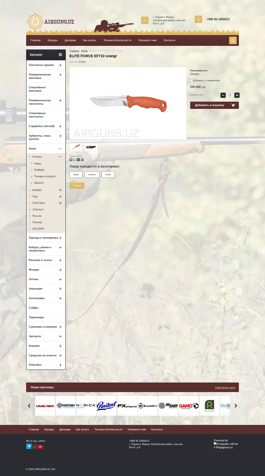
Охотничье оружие (41, 64)
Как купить (89, 40)
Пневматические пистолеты (40, 102)
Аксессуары (37, 298)
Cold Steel (38, 202)
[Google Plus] (83, 159)
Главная (35, 40)
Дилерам (70, 40)
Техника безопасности (117, 40)
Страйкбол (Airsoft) (41, 126)
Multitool (39, 169)
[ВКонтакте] (71, 159)
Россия (36, 215)
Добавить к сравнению (206, 80)
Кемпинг (34, 345)
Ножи (84, 50)
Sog (34, 196)
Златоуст (38, 209)
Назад (77, 185)
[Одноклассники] (75, 159)
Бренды (53, 40)
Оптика (33, 279)
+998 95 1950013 (217, 19)
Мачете (39, 182)
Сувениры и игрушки (43, 326)
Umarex (194, 73)
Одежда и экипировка (43, 237)
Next (235, 405)
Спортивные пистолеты (37, 115)
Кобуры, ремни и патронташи (40, 249)
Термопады (36, 317)
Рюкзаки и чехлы (40, 260)
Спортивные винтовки (37, 89)
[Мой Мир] (79, 159)
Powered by (221, 440)
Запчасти (35, 336)
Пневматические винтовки (40, 76)
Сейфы (34, 307)
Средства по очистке (43, 355)
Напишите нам (147, 40)
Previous (29, 405)
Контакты (169, 40)
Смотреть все (225, 387)
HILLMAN (38, 228)
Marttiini (37, 190)
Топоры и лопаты (45, 176)
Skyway (37, 222)
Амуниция (35, 288)
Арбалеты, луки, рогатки (40, 137)
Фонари (34, 269)
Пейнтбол (35, 364)
